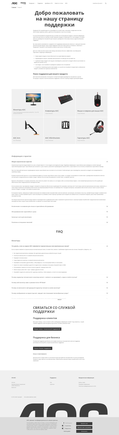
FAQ (51, 382)
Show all (59, 299)
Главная (14, 7)
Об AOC (13, 382)
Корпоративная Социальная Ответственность (18, 385)
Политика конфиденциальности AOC (87, 386)
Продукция (31, 3)
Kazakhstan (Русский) (97, 3)
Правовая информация (84, 384)
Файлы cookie (82, 382)
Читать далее (67, 431)
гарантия (52, 384)
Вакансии (14, 387)
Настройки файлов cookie (30, 397)
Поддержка (40, 3)
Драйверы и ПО (49, 3)
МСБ (66, 3)
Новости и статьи (59, 3)
